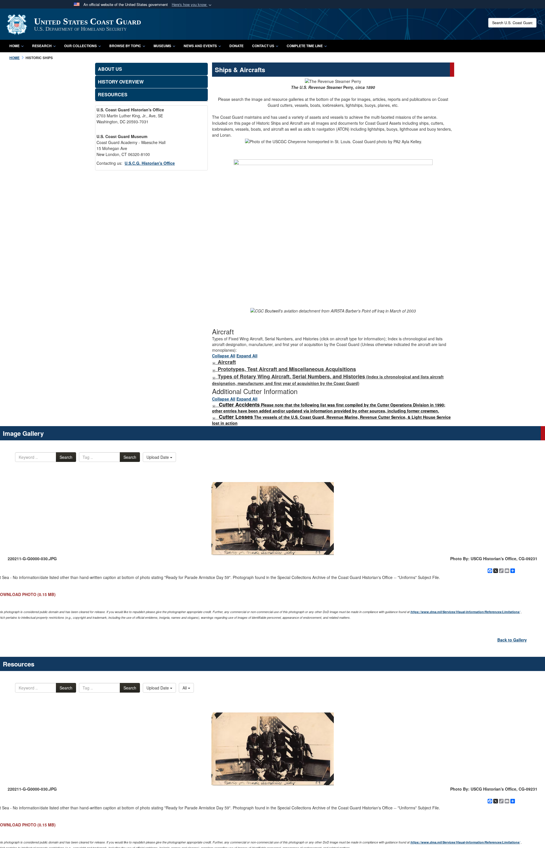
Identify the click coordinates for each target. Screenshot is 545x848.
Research (42, 45)
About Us (110, 69)
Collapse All (223, 356)
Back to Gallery (512, 640)
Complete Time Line (305, 45)
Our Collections (80, 45)
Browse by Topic (125, 45)
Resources (112, 94)
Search (66, 457)
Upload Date (158, 457)
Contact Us (263, 45)
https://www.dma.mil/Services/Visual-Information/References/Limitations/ (465, 612)
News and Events (200, 45)
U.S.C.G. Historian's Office (150, 163)
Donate (236, 45)
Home (14, 45)
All (185, 688)
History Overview (121, 81)
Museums (162, 45)
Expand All (246, 356)
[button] (192, 5)
